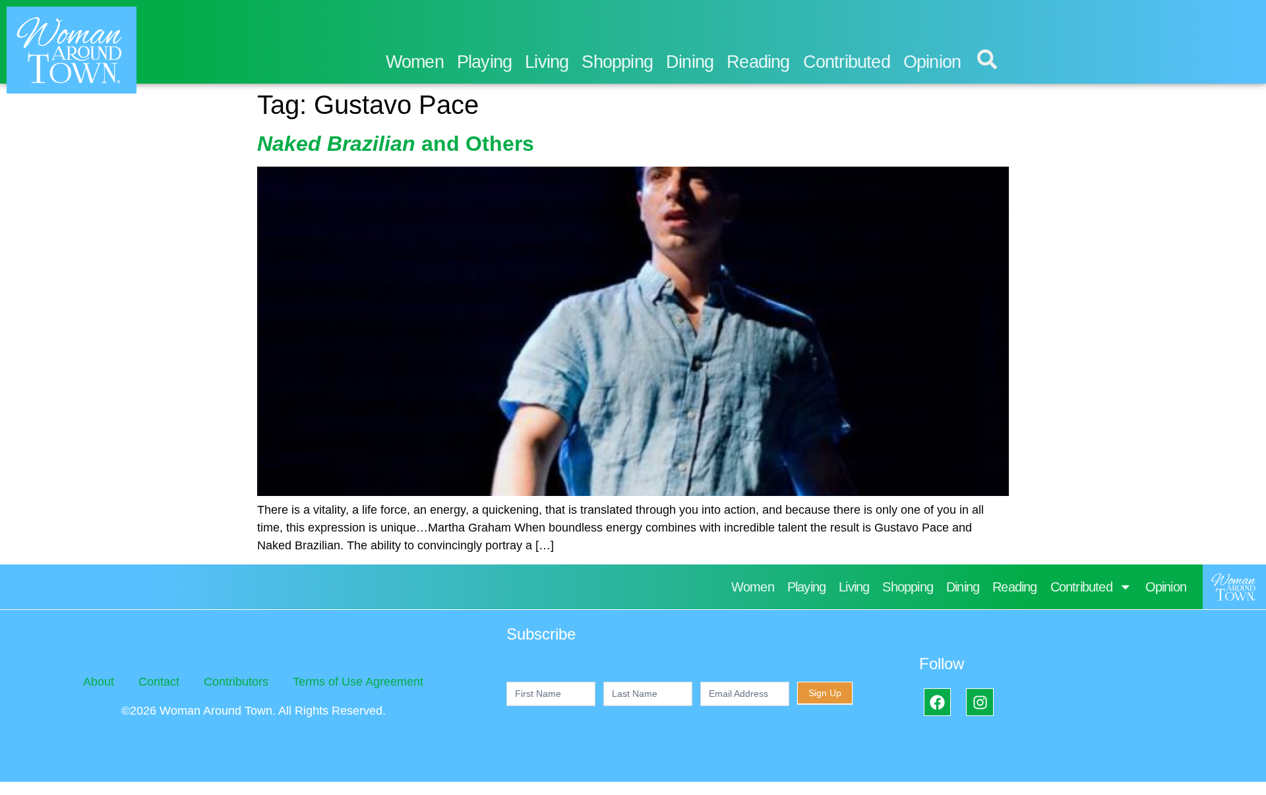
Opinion (932, 62)
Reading (758, 62)
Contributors (236, 681)
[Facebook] (937, 701)
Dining (689, 62)
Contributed (846, 62)
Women (415, 62)
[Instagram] (979, 701)
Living (546, 62)
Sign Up (824, 693)
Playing (484, 62)
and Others (395, 143)
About (98, 681)
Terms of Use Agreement (358, 681)
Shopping (617, 62)
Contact (158, 681)
